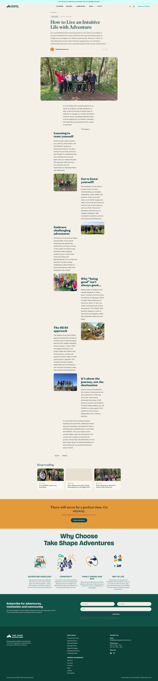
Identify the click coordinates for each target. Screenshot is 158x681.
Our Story (70, 663)
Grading (69, 670)
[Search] (134, 6)
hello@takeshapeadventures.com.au (120, 640)
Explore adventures (79, 520)
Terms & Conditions (135, 677)
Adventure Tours (72, 641)
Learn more (80, 6)
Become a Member (144, 6)
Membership (70, 673)
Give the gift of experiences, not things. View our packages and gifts (79, 1)
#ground (57, 455)
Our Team (70, 665)
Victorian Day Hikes (73, 638)
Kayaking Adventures (73, 651)
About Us (70, 660)
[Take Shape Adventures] (13, 6)
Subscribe (115, 614)
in (106, 49)
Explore (69, 6)
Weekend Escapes (72, 648)
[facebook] (111, 653)
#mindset (64, 455)
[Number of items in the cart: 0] (130, 6)
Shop (91, 6)
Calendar (59, 6)
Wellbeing (55, 16)
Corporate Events (72, 653)
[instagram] (114, 653)
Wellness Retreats (72, 643)
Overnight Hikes (72, 645)
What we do (71, 635)
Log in (99, 6)
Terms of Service (113, 618)
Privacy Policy (105, 618)
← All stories (53, 12)
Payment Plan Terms (146, 677)
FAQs (68, 668)
